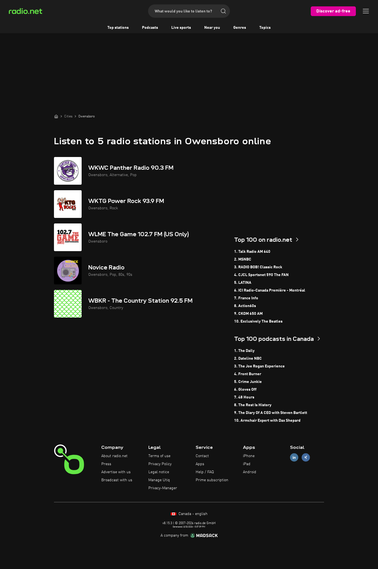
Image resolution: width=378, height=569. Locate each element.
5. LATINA (242, 283)
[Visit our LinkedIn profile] (294, 457)
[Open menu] (366, 11)
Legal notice (158, 472)
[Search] (223, 11)
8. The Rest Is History (252, 405)
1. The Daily (244, 351)
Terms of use (159, 456)
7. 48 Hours (244, 397)
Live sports (181, 28)
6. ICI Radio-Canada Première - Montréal (269, 290)
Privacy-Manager (162, 488)
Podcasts (150, 28)
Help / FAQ (205, 472)
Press (106, 464)
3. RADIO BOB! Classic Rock (258, 267)
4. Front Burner (247, 374)
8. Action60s (245, 306)
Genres (239, 28)
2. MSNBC (242, 259)
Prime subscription (212, 480)
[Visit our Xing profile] (306, 457)
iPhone (249, 456)
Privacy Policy (160, 464)
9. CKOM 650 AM (248, 314)
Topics (265, 28)
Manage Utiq (159, 480)
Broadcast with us (116, 480)
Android (249, 472)
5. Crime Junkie (248, 382)
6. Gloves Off (245, 390)
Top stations (118, 28)
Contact (202, 456)
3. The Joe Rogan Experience (259, 366)
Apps (200, 464)
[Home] (56, 116)
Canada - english (192, 514)
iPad (246, 464)
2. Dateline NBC (248, 359)
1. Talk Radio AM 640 (252, 252)
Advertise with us (116, 472)
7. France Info (246, 298)
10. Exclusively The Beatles (258, 321)
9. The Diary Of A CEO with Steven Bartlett (270, 413)
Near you (212, 28)
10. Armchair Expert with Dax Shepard (267, 421)
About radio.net (114, 456)
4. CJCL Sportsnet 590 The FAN (261, 275)
